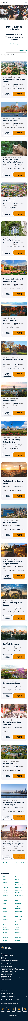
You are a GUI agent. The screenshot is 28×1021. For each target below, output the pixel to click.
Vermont (17, 927)
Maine (4, 924)
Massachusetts (6, 929)
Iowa (4, 914)
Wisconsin (18, 937)
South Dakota (18, 916)
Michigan (5, 932)
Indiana (5, 911)
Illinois (4, 908)
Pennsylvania (18, 908)
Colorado (5, 890)
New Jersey (18, 887)
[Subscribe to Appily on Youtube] (24, 1009)
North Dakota (18, 898)
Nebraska (17, 879)
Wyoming (17, 940)
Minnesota (5, 935)
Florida (4, 898)
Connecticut (6, 892)
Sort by (3, 54)
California (5, 887)
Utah (16, 924)
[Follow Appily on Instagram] (3, 1009)
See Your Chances (19, 94)
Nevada (17, 882)
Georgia (5, 900)
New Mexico (18, 890)
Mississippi (5, 937)
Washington (18, 932)
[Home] (5, 2)
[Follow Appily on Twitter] (8, 1009)
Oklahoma (18, 903)
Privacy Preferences (6, 979)
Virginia (17, 929)
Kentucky (5, 919)
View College (7, 94)
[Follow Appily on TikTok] (19, 1009)
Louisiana (5, 921)
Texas (16, 921)
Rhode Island (18, 911)
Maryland (5, 927)
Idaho (4, 906)
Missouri (5, 940)
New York (17, 892)
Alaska (4, 879)
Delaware (5, 895)
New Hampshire (19, 884)
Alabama (5, 876)
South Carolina (19, 914)
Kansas (4, 916)
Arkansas (5, 884)
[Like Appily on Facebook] (14, 1009)
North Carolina (19, 895)
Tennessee (18, 919)
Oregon (17, 906)
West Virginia (18, 935)
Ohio (16, 900)
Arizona (5, 882)
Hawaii (4, 903)
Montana (17, 876)
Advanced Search (22, 50)
